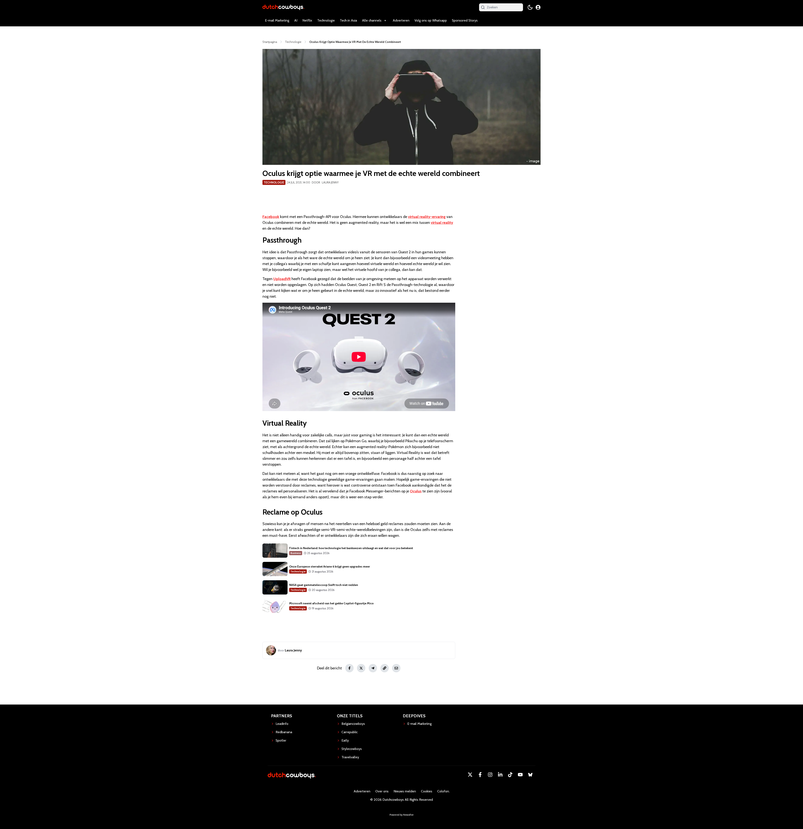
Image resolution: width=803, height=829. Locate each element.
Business (295, 553)
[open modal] (538, 7)
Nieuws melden (405, 791)
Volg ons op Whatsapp (430, 20)
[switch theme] (530, 7)
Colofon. (443, 791)
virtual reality (442, 222)
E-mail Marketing (277, 20)
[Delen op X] (361, 668)
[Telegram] (373, 668)
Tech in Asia (348, 20)
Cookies (426, 791)
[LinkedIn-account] (500, 774)
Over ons (382, 791)
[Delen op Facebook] (349, 668)
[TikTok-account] (510, 774)
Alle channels (371, 20)
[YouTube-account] (520, 774)
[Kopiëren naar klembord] (384, 668)
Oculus (416, 491)
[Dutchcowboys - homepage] (283, 7)
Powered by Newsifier (402, 814)
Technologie (326, 20)
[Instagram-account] (490, 774)
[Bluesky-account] (530, 774)
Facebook (270, 216)
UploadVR (282, 279)
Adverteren (401, 20)
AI (295, 20)
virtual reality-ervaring (427, 216)
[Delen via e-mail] (396, 668)
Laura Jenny (330, 182)
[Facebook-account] (480, 774)
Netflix (307, 20)
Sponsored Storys (465, 20)
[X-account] (470, 774)
